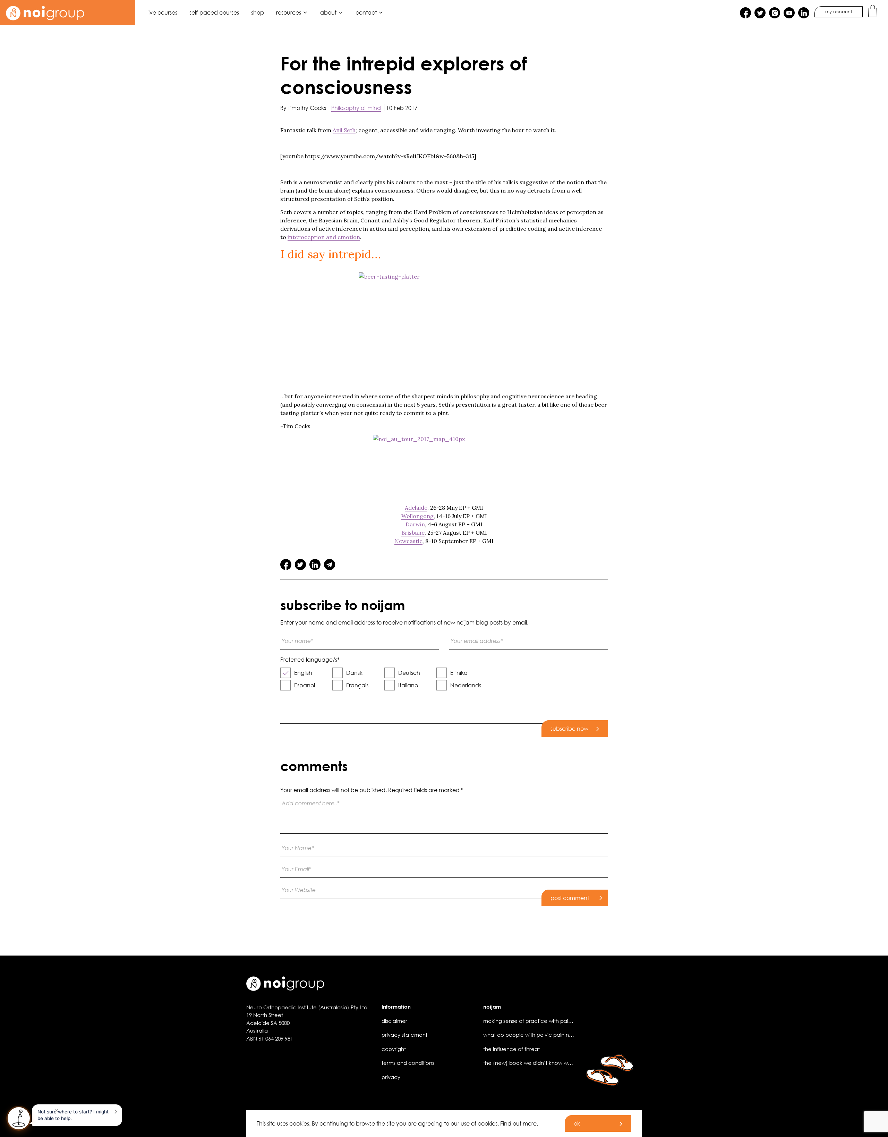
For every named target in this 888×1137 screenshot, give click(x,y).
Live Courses (162, 12)
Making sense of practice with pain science (538, 1020)
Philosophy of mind (356, 107)
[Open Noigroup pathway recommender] (19, 1118)
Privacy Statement (404, 1034)
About (328, 12)
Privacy (391, 1077)
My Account (838, 12)
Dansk (354, 672)
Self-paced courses (214, 12)
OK (577, 1123)
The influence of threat (511, 1048)
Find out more (518, 1123)
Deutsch (409, 672)
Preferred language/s (310, 659)
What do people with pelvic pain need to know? (543, 1034)
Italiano (408, 685)
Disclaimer (394, 1020)
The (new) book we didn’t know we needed (538, 1062)
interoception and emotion (324, 237)
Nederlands (465, 685)
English (303, 672)
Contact (366, 12)
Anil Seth (344, 130)
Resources (288, 12)
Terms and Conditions (408, 1062)
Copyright (394, 1048)
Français (357, 685)
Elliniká (459, 672)
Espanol (304, 685)
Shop (257, 12)
